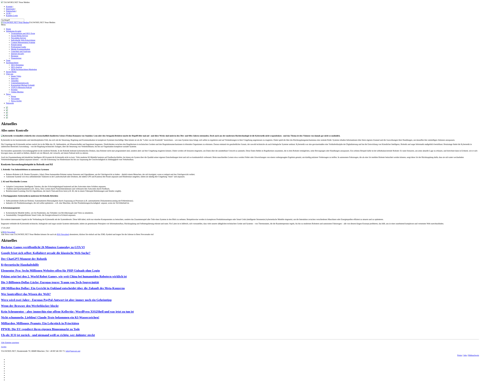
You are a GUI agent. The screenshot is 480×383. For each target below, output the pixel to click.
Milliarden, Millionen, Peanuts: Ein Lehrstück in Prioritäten (40, 323)
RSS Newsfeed (63, 234)
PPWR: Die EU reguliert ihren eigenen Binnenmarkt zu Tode (40, 329)
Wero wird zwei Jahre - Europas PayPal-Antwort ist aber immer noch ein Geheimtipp (56, 300)
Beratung (14, 56)
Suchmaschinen (12, 63)
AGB (8, 13)
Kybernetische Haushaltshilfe (20, 264)
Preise (459, 355)
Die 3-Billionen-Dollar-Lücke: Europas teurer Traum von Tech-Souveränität (50, 282)
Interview (14, 78)
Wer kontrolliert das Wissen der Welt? (26, 294)
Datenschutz (11, 11)
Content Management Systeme (23, 42)
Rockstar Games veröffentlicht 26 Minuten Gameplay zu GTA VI (43, 247)
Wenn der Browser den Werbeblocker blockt (29, 305)
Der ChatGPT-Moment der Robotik (24, 258)
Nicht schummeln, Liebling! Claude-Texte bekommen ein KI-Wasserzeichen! (50, 317)
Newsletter (15, 99)
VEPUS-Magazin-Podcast (21, 87)
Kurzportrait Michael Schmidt (22, 85)
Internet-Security (17, 54)
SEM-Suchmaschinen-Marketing (24, 69)
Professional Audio (18, 47)
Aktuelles (14, 81)
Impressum (10, 9)
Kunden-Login (12, 15)
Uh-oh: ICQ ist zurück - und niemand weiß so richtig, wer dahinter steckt (48, 335)
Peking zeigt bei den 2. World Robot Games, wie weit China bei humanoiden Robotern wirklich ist (64, 276)
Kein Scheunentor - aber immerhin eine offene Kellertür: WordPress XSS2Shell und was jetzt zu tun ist (67, 311)
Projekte (14, 90)
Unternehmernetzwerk (20, 83)
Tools (8, 60)
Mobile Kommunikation (20, 49)
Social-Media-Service (19, 36)
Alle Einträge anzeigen (10, 343)
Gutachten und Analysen (20, 51)
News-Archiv (16, 101)
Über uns (9, 74)
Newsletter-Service (18, 38)
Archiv (3, 347)
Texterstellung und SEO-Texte (23, 33)
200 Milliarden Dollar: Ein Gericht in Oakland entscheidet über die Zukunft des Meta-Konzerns (63, 288)
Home (8, 29)
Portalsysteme (16, 45)
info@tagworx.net (73, 351)
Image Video (16, 76)
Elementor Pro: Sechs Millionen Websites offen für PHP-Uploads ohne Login (50, 270)
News (8, 94)
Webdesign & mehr (13, 31)
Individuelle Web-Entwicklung (23, 40)
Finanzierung (16, 58)
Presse (13, 96)
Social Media (11, 72)
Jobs (465, 355)
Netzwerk (10, 103)
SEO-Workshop (17, 65)
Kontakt (9, 6)
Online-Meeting (17, 92)
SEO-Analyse (16, 67)
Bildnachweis (473, 355)
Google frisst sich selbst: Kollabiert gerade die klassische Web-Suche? (45, 253)
